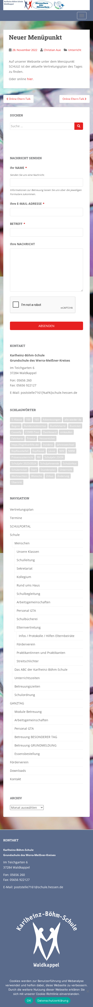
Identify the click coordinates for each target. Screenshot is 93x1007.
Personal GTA (26, 610)
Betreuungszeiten (27, 686)
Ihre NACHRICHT (22, 244)
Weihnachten (19, 476)
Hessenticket (47, 438)
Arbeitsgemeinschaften (33, 602)
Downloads (18, 771)
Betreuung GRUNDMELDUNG (35, 745)
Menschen (22, 543)
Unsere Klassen (28, 552)
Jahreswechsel (65, 444)
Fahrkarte (17, 438)
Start (34, 470)
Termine (16, 518)
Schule (15, 535)
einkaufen (66, 432)
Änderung (63, 476)
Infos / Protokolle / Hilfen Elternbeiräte (46, 636)
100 (28, 419)
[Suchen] (78, 126)
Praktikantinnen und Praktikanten (41, 653)
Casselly (16, 432)
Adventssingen (52, 419)
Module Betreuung (28, 712)
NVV (61, 451)
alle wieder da (72, 419)
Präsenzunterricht (22, 457)
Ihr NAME (18, 168)
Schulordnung (24, 695)
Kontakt (15, 779)
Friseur (31, 438)
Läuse (51, 451)
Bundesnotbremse (35, 426)
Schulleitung (26, 560)
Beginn (15, 426)
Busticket (75, 426)
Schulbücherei (27, 619)
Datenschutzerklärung (52, 1000)
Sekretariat (24, 568)
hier (30, 79)
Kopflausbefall (20, 451)
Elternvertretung (29, 627)
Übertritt (16, 482)
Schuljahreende (49, 463)
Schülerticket (19, 470)
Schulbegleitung (28, 594)
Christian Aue (52, 50)
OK (29, 1000)
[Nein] (87, 991)
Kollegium (24, 577)
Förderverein (26, 644)
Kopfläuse (38, 451)
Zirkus (49, 476)
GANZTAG (17, 703)
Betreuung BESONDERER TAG (35, 737)
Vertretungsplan (22, 509)
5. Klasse (16, 419)
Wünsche (36, 476)
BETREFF (17, 224)
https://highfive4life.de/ (25, 444)
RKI (39, 457)
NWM (71, 451)
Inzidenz (48, 444)
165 (36, 419)
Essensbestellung (27, 754)
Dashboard (49, 432)
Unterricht (74, 50)
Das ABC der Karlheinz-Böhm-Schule (40, 669)
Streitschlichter (28, 661)
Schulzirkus (70, 463)
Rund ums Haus (28, 585)
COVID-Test (32, 432)
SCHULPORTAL (20, 526)
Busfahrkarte (58, 426)
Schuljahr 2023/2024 (23, 463)
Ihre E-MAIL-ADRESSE (27, 204)
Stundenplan (48, 470)
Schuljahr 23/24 (54, 457)
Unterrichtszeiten (27, 678)
